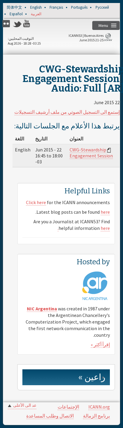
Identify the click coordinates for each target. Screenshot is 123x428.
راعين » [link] (91, 377)
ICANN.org (99, 407)
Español (16, 14)
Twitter (17, 23)
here (105, 212)
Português (79, 7)
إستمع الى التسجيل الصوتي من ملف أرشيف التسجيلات (67, 112)
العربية (36, 14)
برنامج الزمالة (96, 416)
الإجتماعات (68, 407)
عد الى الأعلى (24, 405)
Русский (102, 7)
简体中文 (14, 7)
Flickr (6, 23)
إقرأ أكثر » (100, 344)
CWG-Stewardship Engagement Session (91, 153)
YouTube (27, 23)
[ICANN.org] (108, 38)
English (36, 7)
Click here (36, 202)
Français (56, 7)
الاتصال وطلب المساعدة (50, 416)
